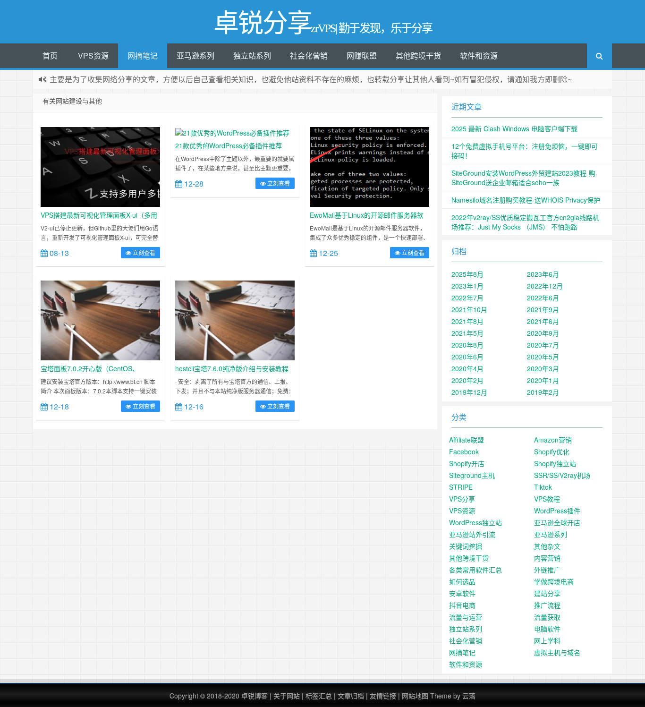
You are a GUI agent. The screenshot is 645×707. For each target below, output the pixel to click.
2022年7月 (467, 297)
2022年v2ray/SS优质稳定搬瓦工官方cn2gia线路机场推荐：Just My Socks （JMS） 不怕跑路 (525, 222)
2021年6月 (543, 321)
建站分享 (547, 593)
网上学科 (547, 640)
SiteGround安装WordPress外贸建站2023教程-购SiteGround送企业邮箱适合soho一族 (523, 177)
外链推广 (547, 569)
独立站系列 (252, 55)
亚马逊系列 (195, 55)
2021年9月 (543, 309)
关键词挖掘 (465, 546)
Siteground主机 (472, 475)
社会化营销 (309, 55)
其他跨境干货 (418, 55)
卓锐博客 (254, 695)
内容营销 (547, 557)
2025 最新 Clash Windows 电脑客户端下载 (514, 128)
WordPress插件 (557, 510)
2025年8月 (467, 274)
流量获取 (547, 617)
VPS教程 (547, 498)
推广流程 (547, 605)
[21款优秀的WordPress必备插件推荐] (232, 131)
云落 (468, 695)
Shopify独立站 (555, 463)
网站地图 (415, 695)
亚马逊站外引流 (472, 534)
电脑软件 (547, 628)
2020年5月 (543, 356)
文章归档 (351, 695)
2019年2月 (543, 392)
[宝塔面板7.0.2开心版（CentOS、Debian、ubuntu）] (100, 319)
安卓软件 (462, 593)
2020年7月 (543, 344)
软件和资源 (479, 55)
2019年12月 (469, 392)
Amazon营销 (553, 439)
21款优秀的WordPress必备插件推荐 (228, 145)
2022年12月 (545, 285)
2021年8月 (467, 321)
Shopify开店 (466, 463)
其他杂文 (547, 546)
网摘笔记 (142, 55)
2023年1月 (467, 285)
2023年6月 (543, 274)
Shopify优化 (551, 451)
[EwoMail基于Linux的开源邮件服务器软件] (369, 165)
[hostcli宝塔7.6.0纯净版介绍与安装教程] (235, 319)
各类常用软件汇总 (475, 569)
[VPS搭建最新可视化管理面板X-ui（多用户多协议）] (100, 165)
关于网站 (286, 695)
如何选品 (462, 581)
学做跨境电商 (554, 581)
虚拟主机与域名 (557, 652)
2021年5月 (467, 333)
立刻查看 (143, 252)
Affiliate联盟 (466, 439)
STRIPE (461, 487)
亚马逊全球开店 (557, 522)
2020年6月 (467, 356)
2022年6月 (543, 297)
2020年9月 (543, 333)
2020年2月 (467, 380)
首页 (50, 55)
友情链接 (383, 695)
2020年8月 (467, 344)
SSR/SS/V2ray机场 (562, 475)
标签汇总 (319, 695)
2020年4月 (467, 368)
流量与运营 (465, 617)
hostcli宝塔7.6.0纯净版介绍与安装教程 (232, 368)
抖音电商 (462, 605)
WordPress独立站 (475, 522)
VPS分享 (462, 498)
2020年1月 (543, 380)
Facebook (464, 451)
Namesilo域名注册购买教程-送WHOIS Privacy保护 (525, 199)
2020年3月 (543, 368)
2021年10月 (469, 309)
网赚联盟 (362, 55)
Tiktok (543, 487)
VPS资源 (93, 55)
